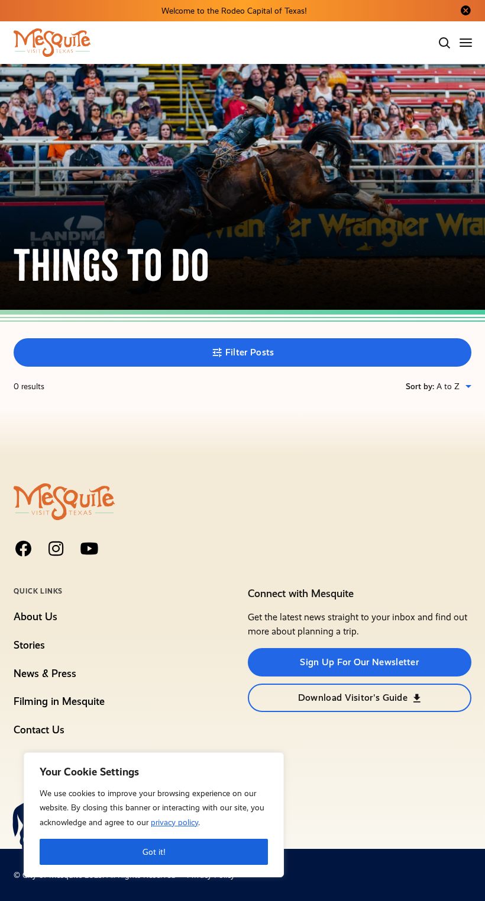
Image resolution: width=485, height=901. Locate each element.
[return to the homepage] (64, 500)
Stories (29, 645)
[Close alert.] (465, 11)
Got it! (154, 852)
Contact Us (39, 730)
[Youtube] (89, 548)
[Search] (444, 42)
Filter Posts (249, 352)
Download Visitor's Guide (353, 697)
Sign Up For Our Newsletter (359, 662)
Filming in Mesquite (59, 701)
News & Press (45, 673)
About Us (35, 617)
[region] (154, 814)
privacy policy (174, 822)
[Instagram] (56, 548)
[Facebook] (23, 548)
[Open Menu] (466, 42)
